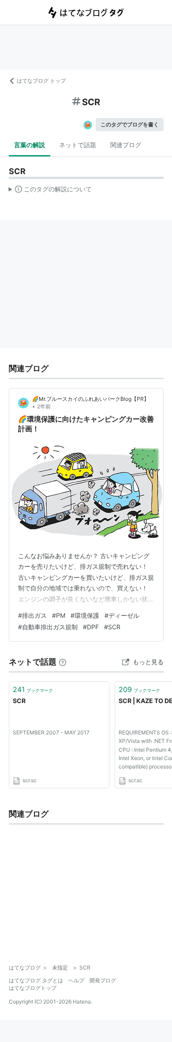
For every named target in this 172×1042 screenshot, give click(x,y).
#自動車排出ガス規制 (48, 627)
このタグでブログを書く (130, 124)
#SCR (112, 627)
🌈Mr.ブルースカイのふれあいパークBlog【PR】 (90, 399)
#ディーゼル (122, 615)
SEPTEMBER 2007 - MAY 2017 (51, 732)
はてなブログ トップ (41, 80)
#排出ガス (32, 615)
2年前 (44, 406)
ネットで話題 (77, 144)
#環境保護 (85, 615)
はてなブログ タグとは (36, 980)
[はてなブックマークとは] (62, 661)
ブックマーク (33, 689)
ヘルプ (76, 980)
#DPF (91, 627)
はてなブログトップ (32, 988)
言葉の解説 (29, 144)
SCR (19, 700)
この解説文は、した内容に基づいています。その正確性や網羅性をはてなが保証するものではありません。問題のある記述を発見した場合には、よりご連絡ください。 (50, 191)
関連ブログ (125, 144)
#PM (58, 615)
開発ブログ (103, 980)
